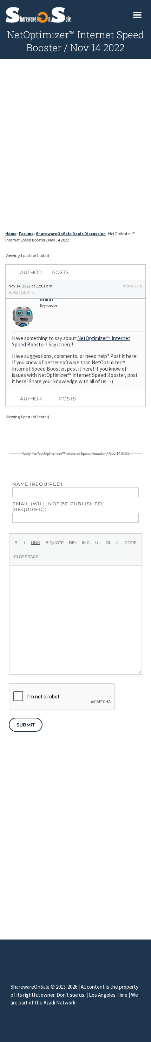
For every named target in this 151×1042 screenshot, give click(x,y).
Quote (27, 292)
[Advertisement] (75, 147)
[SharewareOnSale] (39, 14)
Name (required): (38, 484)
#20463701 (133, 285)
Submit (26, 725)
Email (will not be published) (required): (58, 506)
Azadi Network (60, 1002)
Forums (26, 233)
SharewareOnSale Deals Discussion (71, 233)
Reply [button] (13, 292)
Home (11, 233)
